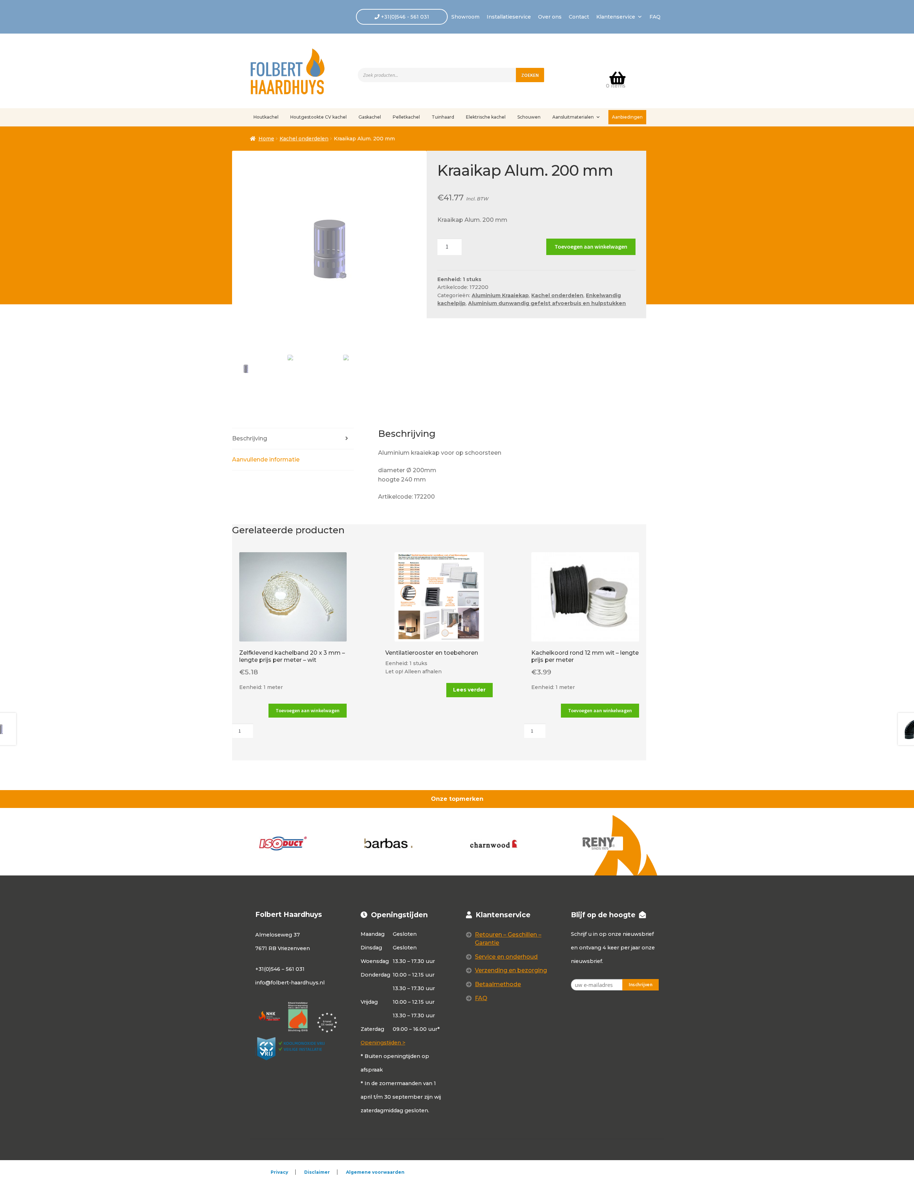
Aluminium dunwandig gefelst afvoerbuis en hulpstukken (547, 303)
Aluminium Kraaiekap (500, 295)
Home (266, 138)
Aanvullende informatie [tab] (266, 459)
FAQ (655, 17)
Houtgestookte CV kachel (318, 117)
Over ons (550, 17)
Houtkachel (265, 117)
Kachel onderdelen (304, 138)
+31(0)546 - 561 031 (404, 17)
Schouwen (529, 117)
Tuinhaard (443, 117)
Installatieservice (509, 17)
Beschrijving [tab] (249, 438)
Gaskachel (369, 117)
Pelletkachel (406, 117)
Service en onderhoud (506, 956)
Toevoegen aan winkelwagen (590, 246)
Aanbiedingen (627, 117)
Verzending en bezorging (511, 970)
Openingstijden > (383, 1042)
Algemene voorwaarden (375, 1172)
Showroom (465, 17)
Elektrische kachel (486, 117)
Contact (579, 17)
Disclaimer (317, 1172)
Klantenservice (615, 17)
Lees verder (469, 690)
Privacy (279, 1172)
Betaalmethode (498, 984)
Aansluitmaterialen (573, 117)
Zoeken (530, 75)
